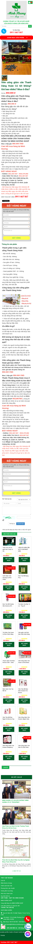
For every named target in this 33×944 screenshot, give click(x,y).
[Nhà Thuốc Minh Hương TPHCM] (16, 10)
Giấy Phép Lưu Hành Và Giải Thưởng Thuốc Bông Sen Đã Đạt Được (15, 827)
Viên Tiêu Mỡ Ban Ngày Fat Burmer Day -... (8, 719)
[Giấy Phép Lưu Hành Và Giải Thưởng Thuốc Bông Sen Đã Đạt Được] (16, 815)
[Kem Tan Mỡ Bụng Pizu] (23, 569)
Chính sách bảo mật (6, 885)
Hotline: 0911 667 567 (9, 942)
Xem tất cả (17, 871)
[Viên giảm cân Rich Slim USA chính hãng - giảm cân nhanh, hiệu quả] (23, 626)
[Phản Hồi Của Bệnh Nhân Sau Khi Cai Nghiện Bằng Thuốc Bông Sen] (16, 847)
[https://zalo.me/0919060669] (28, 926)
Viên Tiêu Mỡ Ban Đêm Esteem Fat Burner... (23, 690)
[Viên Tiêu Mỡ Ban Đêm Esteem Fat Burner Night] (23, 682)
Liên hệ (3, 880)
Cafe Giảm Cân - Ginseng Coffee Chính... (7, 577)
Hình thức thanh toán (7, 893)
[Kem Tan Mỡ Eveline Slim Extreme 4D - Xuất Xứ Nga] (7, 597)
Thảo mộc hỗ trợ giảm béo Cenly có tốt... (8, 549)
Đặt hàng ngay (16, 205)
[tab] (9, 244)
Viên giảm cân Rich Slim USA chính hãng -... (24, 634)
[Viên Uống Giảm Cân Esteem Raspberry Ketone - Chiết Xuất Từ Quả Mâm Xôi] (7, 739)
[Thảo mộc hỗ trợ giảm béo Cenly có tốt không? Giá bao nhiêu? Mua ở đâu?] (9, 541)
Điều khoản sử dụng (6, 883)
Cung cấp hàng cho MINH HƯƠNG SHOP (12, 903)
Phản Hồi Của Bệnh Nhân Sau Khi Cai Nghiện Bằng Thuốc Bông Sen (16, 861)
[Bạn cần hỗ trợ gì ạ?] (28, 934)
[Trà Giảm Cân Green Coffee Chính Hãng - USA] (7, 626)
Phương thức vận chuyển (8, 888)
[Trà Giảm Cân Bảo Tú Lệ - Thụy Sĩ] (26, 597)
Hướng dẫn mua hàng (7, 891)
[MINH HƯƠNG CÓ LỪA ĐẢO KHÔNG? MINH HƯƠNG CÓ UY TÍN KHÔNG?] (16, 789)
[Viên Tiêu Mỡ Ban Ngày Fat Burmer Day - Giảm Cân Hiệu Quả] (7, 711)
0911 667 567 (21, 196)
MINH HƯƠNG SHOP (6, 900)
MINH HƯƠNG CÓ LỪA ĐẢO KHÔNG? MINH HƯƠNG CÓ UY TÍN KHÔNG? (15, 801)
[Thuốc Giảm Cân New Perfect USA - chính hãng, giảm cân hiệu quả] (7, 654)
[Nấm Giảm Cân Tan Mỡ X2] (7, 682)
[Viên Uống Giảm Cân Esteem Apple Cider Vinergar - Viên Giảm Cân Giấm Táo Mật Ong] (23, 711)
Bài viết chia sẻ (16, 777)
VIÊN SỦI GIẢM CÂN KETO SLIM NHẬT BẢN (24, 549)
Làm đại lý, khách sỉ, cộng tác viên (10, 905)
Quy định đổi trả (5, 896)
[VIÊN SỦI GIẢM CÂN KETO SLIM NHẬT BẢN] (23, 541)
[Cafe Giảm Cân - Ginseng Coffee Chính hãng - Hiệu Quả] (7, 569)
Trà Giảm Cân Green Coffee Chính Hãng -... (8, 634)
